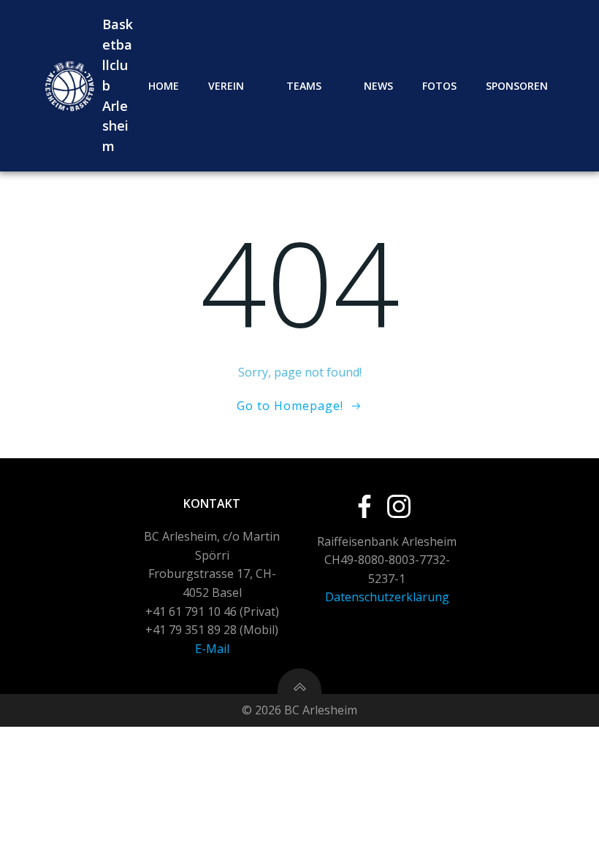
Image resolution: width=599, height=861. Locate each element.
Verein (226, 86)
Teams (303, 86)
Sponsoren (517, 86)
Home (163, 86)
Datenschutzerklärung (387, 597)
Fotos (439, 86)
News (378, 86)
